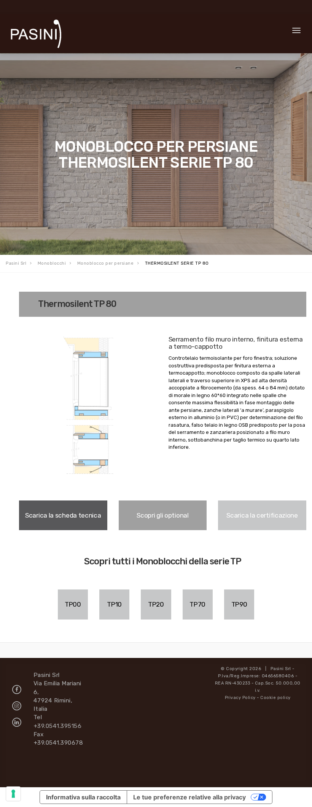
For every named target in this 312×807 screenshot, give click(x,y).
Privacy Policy (240, 697)
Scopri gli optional (162, 515)
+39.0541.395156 (57, 725)
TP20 (156, 604)
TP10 (114, 604)
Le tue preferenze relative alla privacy (189, 797)
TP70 (197, 604)
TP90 (239, 604)
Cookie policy (275, 697)
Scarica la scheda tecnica (63, 515)
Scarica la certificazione (262, 515)
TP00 (73, 604)
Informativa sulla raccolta (83, 797)
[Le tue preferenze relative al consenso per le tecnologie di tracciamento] (13, 793)
